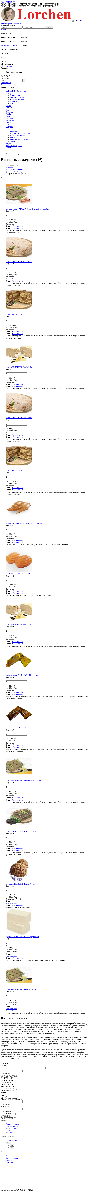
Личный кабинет (12, 1156)
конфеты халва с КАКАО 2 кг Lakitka (21, 728)
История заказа (12, 1158)
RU (12, 1145)
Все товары (21, 91)
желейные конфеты (18, 129)
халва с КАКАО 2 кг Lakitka (17, 470)
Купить (8, 226)
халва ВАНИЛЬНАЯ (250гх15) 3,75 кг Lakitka (24, 781)
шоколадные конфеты (19, 139)
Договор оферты (12, 1128)
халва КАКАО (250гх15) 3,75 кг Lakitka (21, 831)
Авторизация (6, 85)
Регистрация (6, 83)
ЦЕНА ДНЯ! (11, 91)
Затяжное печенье (17, 95)
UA (12, 1148)
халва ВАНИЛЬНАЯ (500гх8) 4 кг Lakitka (22, 989)
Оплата (8, 1130)
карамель (14, 131)
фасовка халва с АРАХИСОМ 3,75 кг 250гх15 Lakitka (27, 209)
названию (9, 167)
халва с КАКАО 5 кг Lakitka (17, 314)
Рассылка (9, 1162)
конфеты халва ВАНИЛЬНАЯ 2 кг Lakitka (22, 675)
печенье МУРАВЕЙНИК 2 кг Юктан (20, 884)
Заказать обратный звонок (11, 23)
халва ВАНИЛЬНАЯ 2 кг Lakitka (19, 367)
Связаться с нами (12, 1124)
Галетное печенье (17, 97)
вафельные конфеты (18, 135)
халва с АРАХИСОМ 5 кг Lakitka (19, 262)
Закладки (9, 1160)
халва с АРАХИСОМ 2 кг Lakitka (19, 418)
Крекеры (13, 101)
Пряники (14, 104)
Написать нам (6, 30)
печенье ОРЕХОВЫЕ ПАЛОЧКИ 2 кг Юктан (24, 523)
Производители (12, 1140)
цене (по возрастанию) (15, 169)
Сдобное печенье (17, 99)
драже (12, 141)
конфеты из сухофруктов (20, 133)
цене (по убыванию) (14, 172)
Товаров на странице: (14, 174)
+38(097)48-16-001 (8, 2)
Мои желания (17, 226)
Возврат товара (12, 1126)
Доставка (9, 1133)
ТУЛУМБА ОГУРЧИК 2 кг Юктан (19, 574)
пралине (13, 137)
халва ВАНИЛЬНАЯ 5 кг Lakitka (19, 624)
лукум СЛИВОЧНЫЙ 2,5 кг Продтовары (22, 937)
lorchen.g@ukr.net (8, 45)
